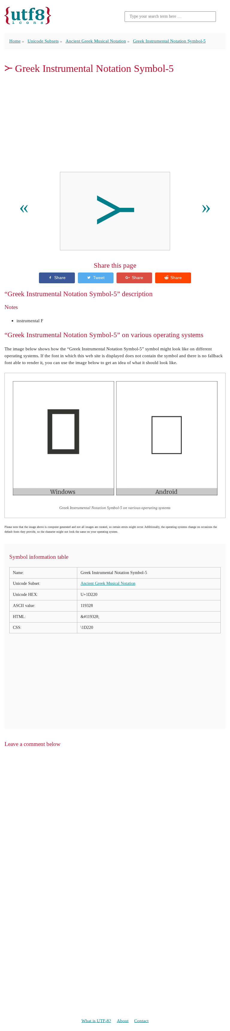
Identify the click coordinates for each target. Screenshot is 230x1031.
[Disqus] (114, 829)
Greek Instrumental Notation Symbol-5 (169, 40)
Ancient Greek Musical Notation (96, 40)
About (122, 1020)
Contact (141, 1020)
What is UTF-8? (96, 1020)
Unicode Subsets (43, 40)
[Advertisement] (114, 123)
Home (15, 40)
